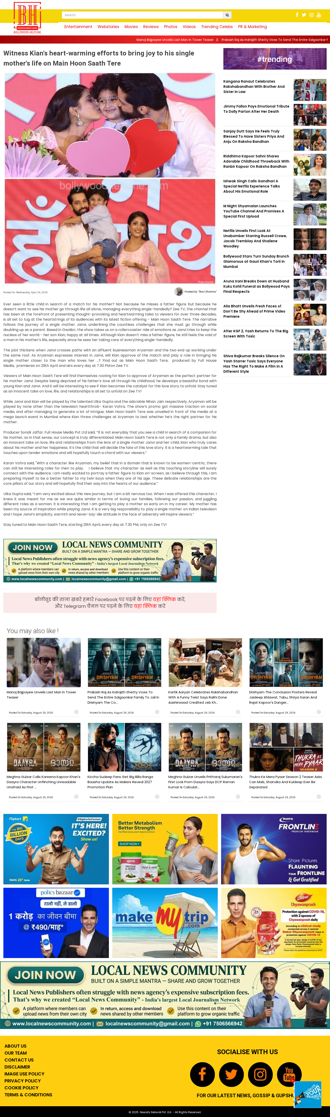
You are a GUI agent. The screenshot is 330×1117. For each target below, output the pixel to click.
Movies (131, 26)
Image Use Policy (23, 1074)
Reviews (151, 26)
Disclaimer (16, 1067)
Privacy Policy (22, 1081)
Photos (170, 26)
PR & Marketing (252, 26)
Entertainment (78, 26)
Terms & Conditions (27, 1095)
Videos (189, 26)
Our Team (15, 1053)
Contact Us (18, 1060)
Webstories (108, 26)
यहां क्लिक (165, 599)
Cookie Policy (21, 1088)
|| (97, 39)
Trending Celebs (217, 26)
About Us (14, 1046)
